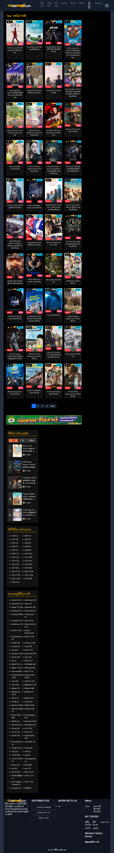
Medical (27, 688)
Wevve (27, 772)
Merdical (27, 692)
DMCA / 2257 (43, 818)
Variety (14, 765)
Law (13, 681)
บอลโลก (96, 828)
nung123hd (104, 822)
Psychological (29, 715)
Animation (15, 603)
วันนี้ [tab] (13, 440)
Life (13, 684)
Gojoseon (15, 653)
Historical (28, 653)
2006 (26, 546)
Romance (28, 721)
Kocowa (15, 671)
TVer (26, 751)
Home (87, 806)
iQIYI (26, 660)
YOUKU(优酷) (17, 775)
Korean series (29, 675)
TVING (14, 755)
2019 (14, 571)
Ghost (26, 650)
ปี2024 (81, 3)
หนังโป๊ (87, 828)
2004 (26, 543)
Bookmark (99, 3)
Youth (26, 775)
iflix (13, 660)
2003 (14, 543)
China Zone (28, 610)
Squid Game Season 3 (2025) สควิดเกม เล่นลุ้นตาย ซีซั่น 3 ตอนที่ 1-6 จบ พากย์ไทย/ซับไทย (29, 464)
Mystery (15, 705)
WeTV (14, 772)
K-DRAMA (28, 664)
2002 (26, 539)
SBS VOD (15, 724)
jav (59, 806)
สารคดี (26, 788)
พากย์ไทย (49, 4)
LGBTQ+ (27, 681)
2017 (14, 568)
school (14, 728)
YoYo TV (27, 782)
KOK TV (27, 671)
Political (27, 708)
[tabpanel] (22, 482)
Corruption (16, 620)
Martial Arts (29, 684)
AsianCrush (28, 607)
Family (14, 643)
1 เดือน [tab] (31, 440)
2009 (14, 553)
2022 (26, 575)
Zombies (15, 788)
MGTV (14, 698)
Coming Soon (29, 614)
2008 (26, 550)
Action (14, 600)
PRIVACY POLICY (43, 812)
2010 (26, 553)
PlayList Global (17, 708)
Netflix (64, 3)
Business (15, 610)
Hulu (26, 657)
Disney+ (15, 630)
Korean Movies (17, 675)
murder (14, 701)
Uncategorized (30, 758)
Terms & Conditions (43, 807)
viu (13, 768)
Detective (15, 624)
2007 (14, 550)
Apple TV (15, 607)
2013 (14, 560)
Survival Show (17, 741)
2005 (14, 546)
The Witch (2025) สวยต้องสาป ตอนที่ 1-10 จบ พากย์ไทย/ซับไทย (29, 480)
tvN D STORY (17, 758)
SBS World (28, 724)
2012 (26, 557)
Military (27, 698)
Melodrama (16, 692)
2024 (26, 578)
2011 (14, 557)
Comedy (15, 614)
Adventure (28, 600)
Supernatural (29, 735)
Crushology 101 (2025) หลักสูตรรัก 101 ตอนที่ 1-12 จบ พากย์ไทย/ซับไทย (29, 512)
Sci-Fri (14, 732)
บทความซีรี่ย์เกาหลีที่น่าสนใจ (97, 809)
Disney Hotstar (30, 624)
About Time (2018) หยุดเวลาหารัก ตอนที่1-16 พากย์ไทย (29, 448)
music (26, 701)
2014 (26, 560)
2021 (14, 575)
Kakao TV (15, 667)
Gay (13, 650)
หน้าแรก (42, 4)
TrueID (27, 748)
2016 (26, 564)
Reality (14, 721)
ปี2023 (73, 3)
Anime (26, 603)
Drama (27, 636)
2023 (14, 578)
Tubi (13, 751)
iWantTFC (15, 664)
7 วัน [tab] (22, 440)
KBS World (28, 667)
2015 (14, 564)
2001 (14, 539)
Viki (25, 765)
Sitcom (27, 732)
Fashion (14, 646)
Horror (14, 657)
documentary (17, 636)
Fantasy (27, 643)
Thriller (14, 748)
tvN (25, 755)
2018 (26, 568)
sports (14, 735)
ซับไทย (56, 4)
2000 (26, 536)
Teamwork (28, 741)
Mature (14, 688)
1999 (14, 536)
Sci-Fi (26, 728)
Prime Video (16, 715)
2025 (14, 582)
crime (26, 620)
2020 (26, 571)
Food (26, 646)
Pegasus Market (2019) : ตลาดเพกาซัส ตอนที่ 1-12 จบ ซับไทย (29, 496)
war (25, 768)
